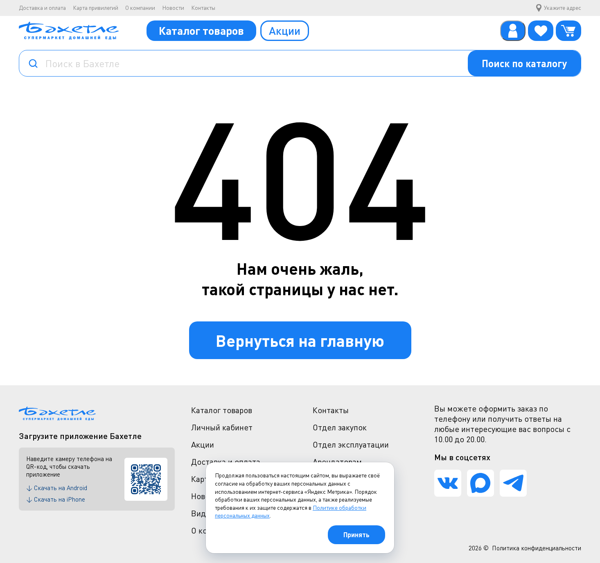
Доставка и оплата (42, 7)
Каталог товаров (201, 30)
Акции (284, 30)
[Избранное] (540, 30)
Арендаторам (337, 462)
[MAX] (480, 483)
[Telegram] (513, 483)
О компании (140, 7)
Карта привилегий (95, 7)
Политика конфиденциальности (536, 548)
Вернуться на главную (300, 340)
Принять (356, 534)
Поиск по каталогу (524, 63)
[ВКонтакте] (447, 483)
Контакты (203, 7)
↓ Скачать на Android (56, 487)
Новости (173, 7)
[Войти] (513, 30)
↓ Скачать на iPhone (55, 499)
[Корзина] (568, 30)
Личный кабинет (222, 427)
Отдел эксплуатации (351, 444)
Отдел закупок (340, 427)
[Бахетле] (69, 31)
